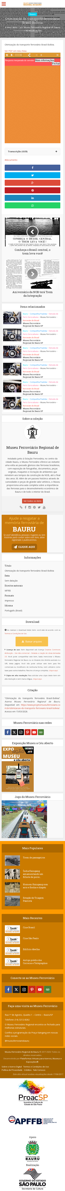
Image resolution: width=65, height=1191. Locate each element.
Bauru (33, 14)
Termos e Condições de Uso (16, 633)
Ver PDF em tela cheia (15, 50)
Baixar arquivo (33, 641)
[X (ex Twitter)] (14, 732)
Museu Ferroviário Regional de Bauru (42, 27)
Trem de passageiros (34, 857)
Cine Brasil (29, 927)
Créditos (28, 1070)
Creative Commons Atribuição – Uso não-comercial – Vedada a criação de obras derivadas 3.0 (32, 653)
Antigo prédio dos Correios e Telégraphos (35, 962)
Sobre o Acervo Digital (12, 1066)
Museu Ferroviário (48, 317)
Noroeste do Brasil (31, 320)
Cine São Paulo (31, 938)
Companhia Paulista (38, 314)
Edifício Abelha (31, 949)
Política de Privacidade (12, 1070)
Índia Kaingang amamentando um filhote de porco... (33, 874)
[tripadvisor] (41, 732)
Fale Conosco (39, 1070)
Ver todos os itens (32, 501)
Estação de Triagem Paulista (33, 899)
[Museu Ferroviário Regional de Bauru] (32, 3)
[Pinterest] (28, 732)
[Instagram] (21, 732)
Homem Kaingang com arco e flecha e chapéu (35, 886)
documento (11, 159)
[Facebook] (8, 732)
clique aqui (53, 670)
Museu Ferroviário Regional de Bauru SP (33, 324)
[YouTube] (34, 732)
